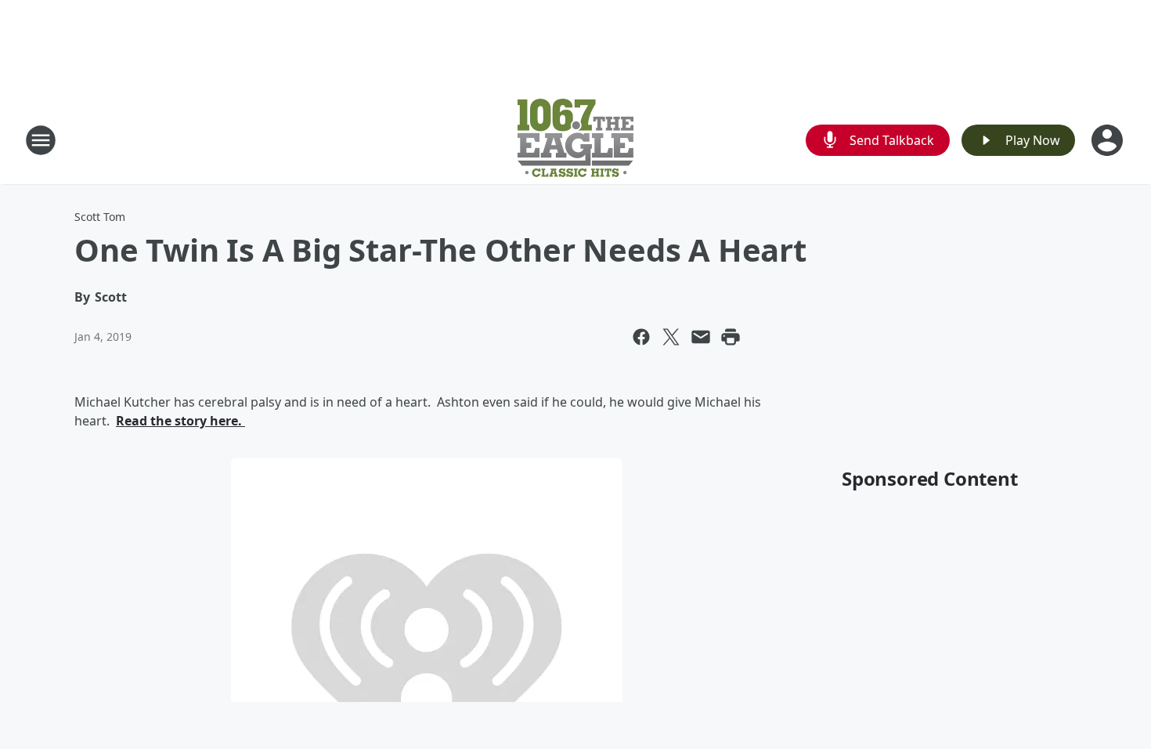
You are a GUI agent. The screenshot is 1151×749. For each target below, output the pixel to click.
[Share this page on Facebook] (641, 337)
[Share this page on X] (671, 337)
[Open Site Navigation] (40, 140)
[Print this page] (730, 337)
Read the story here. (180, 420)
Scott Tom (99, 216)
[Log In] (1108, 140)
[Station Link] (575, 140)
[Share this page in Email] (701, 337)
